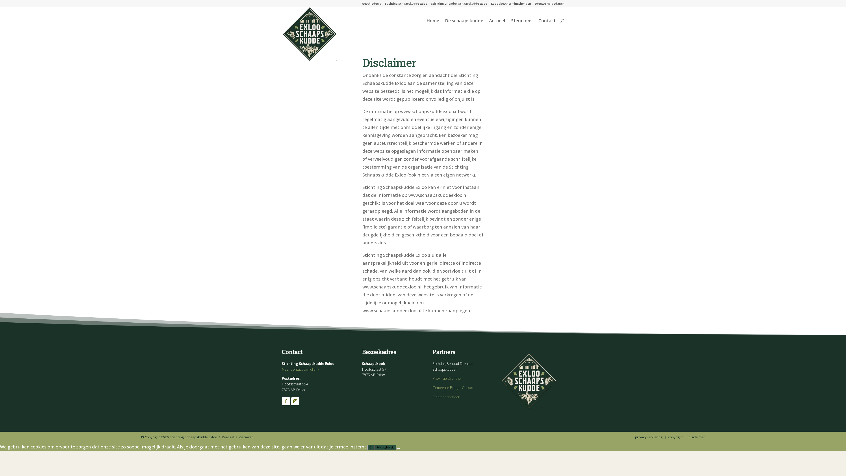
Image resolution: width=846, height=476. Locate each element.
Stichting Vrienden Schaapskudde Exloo (459, 4)
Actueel (497, 21)
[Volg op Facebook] (286, 401)
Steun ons (521, 21)
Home (433, 21)
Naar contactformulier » (300, 369)
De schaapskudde (464, 21)
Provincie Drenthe (446, 378)
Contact (547, 21)
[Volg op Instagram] (295, 401)
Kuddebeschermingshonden (511, 4)
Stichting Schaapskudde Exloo (406, 4)
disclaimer (696, 437)
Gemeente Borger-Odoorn (453, 387)
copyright (675, 437)
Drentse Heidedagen (549, 4)
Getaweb (246, 437)
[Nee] (398, 448)
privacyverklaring (648, 437)
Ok (371, 447)
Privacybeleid (386, 447)
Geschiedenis (371, 4)
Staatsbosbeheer (446, 396)
